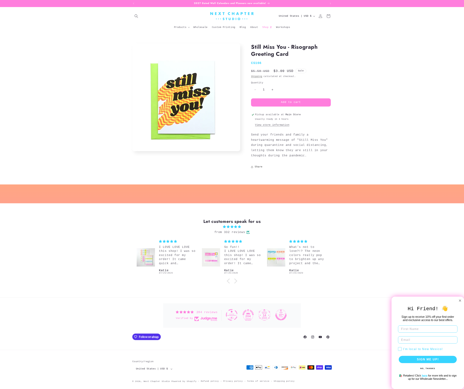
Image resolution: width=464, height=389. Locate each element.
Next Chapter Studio (157, 381)
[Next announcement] (330, 3)
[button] (136, 16)
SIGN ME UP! (428, 359)
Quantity (257, 82)
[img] (232, 227)
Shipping (256, 76)
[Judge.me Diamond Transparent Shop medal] (231, 315)
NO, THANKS (427, 368)
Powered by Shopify (184, 381)
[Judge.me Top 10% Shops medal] (281, 315)
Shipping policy (284, 381)
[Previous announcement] (134, 3)
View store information (272, 124)
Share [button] (258, 166)
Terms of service (258, 381)
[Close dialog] (460, 300)
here (424, 375)
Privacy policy (233, 381)
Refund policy (210, 381)
